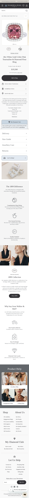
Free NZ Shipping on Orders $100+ (9, 1)
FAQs (8, 472)
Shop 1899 (14, 296)
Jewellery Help (20, 467)
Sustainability (19, 422)
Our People (19, 419)
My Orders (20, 446)
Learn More (22, 127)
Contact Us (8, 464)
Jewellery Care (8, 145)
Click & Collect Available (22, 1)
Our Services (8, 469)
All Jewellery (7, 417)
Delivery (5, 133)
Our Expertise (19, 424)
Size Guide (6, 139)
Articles (20, 474)
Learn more (19, 72)
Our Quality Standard (21, 426)
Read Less (14, 116)
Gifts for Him (7, 429)
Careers (18, 429)
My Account (8, 446)
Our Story (18, 417)
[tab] (13, 44)
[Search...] (26, 10)
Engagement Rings (8, 419)
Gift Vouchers (7, 431)
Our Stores (18, 431)
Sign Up (21, 482)
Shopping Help (20, 464)
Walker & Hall (14, 53)
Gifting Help (21, 472)
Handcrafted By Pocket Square (14, 495)
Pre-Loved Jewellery (9, 422)
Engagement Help (20, 469)
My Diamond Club (8, 449)
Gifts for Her (7, 426)
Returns (5, 151)
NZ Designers (7, 424)
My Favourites (20, 449)
